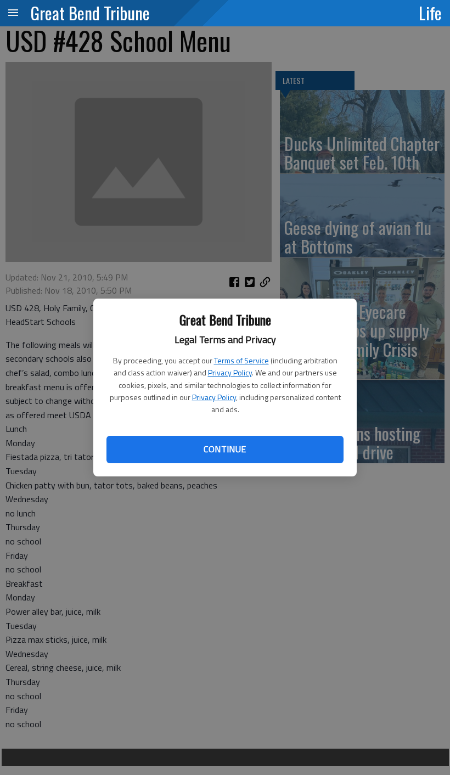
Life (430, 12)
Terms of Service (241, 360)
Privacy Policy (230, 372)
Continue (225, 449)
